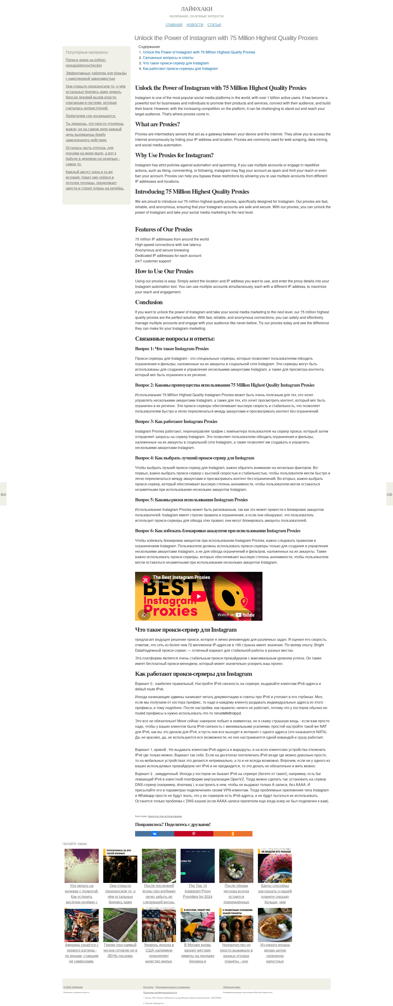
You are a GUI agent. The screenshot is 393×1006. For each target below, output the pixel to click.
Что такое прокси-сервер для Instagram (176, 63)
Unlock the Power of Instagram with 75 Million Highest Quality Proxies (199, 52)
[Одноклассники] (232, 833)
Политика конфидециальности (160, 992)
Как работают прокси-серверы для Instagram (180, 68)
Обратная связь (231, 986)
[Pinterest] (193, 833)
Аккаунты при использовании (165, 816)
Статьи (214, 24)
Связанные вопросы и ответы (168, 57)
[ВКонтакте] (154, 833)
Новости (194, 24)
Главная (174, 24)
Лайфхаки (196, 9)
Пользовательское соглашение (173, 986)
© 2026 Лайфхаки (73, 986)
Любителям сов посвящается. (91, 116)
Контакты (148, 986)
